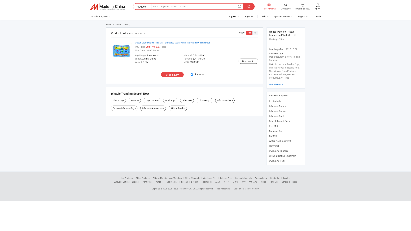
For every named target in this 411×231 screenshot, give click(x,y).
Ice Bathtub (275, 101)
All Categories (101, 16)
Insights (286, 178)
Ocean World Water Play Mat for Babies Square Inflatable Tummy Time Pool (172, 42)
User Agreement (223, 188)
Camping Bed (275, 131)
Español (135, 181)
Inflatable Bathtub (278, 106)
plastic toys (118, 100)
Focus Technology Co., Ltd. (184, 188)
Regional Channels (243, 178)
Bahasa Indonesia (289, 181)
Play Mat (273, 126)
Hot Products (127, 178)
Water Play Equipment (280, 140)
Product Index (261, 178)
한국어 (226, 181)
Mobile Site (275, 178)
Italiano (184, 181)
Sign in (318, 8)
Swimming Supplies (278, 150)
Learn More (276, 84)
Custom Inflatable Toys (124, 108)
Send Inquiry (248, 61)
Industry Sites (226, 178)
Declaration (239, 188)
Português (147, 181)
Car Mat (273, 135)
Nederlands (207, 181)
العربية (217, 181)
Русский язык (172, 181)
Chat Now (199, 74)
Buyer (247, 16)
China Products (142, 178)
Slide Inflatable (178, 108)
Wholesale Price (210, 178)
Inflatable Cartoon (278, 111)
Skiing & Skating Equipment (282, 155)
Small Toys (170, 100)
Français (158, 181)
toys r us (135, 100)
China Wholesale (192, 178)
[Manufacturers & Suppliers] (107, 6)
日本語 (236, 181)
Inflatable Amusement (153, 108)
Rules (319, 16)
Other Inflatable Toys (279, 121)
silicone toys (204, 100)
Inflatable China (225, 100)
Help (264, 16)
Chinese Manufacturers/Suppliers (167, 178)
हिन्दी (243, 181)
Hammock (274, 145)
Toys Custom (151, 100)
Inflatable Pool (276, 116)
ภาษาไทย (253, 181)
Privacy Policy (253, 188)
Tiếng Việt (273, 181)
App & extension (282, 16)
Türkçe (263, 181)
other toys (187, 100)
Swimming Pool (276, 160)
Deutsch (194, 181)
